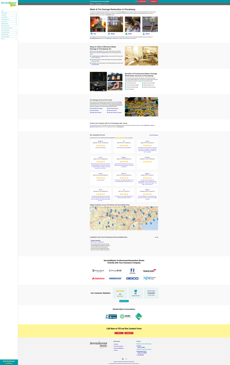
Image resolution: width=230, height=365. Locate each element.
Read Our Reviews (9, 361)
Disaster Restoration (5, 19)
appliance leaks (104, 56)
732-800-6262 (142, 1)
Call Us (119, 333)
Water (113, 34)
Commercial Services (5, 32)
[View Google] (126, 358)
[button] (107, 214)
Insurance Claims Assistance (115, 112)
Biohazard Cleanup (5, 34)
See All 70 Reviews (154, 135)
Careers (116, 350)
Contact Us (153, 1)
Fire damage (119, 102)
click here (115, 38)
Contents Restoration (5, 30)
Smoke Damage (95, 110)
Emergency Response (5, 36)
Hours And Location (118, 346)
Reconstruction (4, 21)
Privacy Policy (131, 361)
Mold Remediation (4, 23)
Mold (130, 34)
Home (92, 4)
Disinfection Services (5, 25)
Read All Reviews (124, 301)
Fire (94, 34)
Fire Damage (3, 15)
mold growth (96, 64)
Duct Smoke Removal (113, 108)
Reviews (116, 344)
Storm (148, 34)
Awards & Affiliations (119, 348)
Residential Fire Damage (96, 108)
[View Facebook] (123, 358)
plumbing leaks (96, 56)
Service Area (98, 4)
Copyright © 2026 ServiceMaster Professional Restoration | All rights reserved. (124, 363)
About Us (115, 361)
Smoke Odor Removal (96, 112)
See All (156, 237)
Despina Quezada (95, 240)
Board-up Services (112, 110)
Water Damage (4, 12)
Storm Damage (4, 17)
